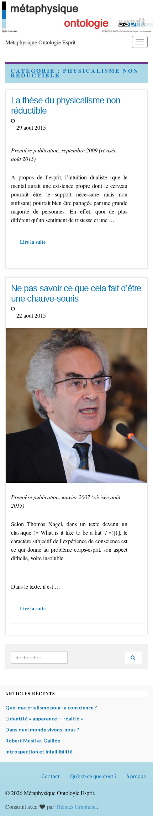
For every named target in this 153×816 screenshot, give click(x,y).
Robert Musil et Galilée (32, 740)
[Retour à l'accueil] (76, 16)
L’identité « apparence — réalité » (44, 718)
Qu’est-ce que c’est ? (93, 776)
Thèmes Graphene (76, 806)
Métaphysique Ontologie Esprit (40, 42)
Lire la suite (33, 241)
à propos (136, 776)
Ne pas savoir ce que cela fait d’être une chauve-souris (76, 293)
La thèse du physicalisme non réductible (65, 105)
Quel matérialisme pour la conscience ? (51, 707)
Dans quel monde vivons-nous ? (42, 729)
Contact (50, 776)
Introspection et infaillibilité (39, 752)
